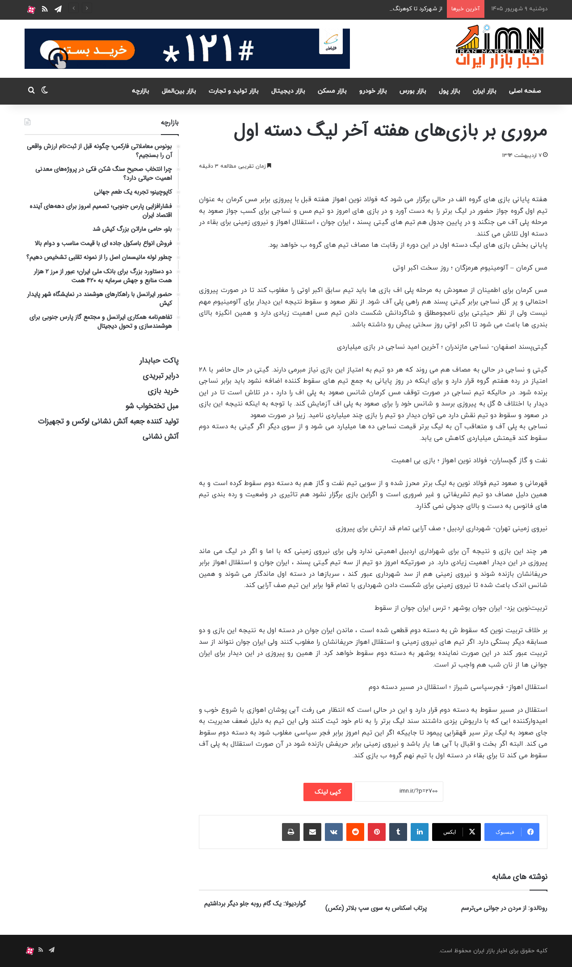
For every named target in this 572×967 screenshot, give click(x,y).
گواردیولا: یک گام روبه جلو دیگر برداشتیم (255, 903)
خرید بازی (163, 391)
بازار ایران (484, 91)
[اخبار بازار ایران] (500, 46)
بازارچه (140, 91)
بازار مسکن (332, 91)
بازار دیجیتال (288, 91)
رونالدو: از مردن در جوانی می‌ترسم (504, 908)
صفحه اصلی (525, 91)
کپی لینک (328, 792)
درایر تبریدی (161, 376)
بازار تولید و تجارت (234, 91)
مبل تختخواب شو (152, 406)
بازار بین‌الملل (179, 91)
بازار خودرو (373, 91)
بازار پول (449, 91)
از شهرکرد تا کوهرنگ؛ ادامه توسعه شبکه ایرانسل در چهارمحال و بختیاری (355, 9)
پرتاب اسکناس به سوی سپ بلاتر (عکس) (376, 908)
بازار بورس (413, 91)
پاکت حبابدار (159, 361)
